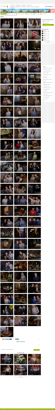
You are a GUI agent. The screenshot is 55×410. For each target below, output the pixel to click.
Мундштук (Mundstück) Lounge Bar (47, 19)
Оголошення (17, 6)
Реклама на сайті (12, 6)
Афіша (24, 5)
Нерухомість (24, 6)
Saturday (45, 30)
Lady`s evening (34, 358)
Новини (12, 5)
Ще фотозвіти (20, 376)
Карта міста (28, 6)
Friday (44, 37)
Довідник (18, 5)
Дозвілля (29, 5)
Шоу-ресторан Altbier (3, 363)
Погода (21, 6)
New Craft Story (34, 369)
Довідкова (31, 6)
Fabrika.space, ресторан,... (32, 363)
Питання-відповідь (36, 6)
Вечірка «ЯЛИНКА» (7, 358)
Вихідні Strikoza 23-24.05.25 (20, 370)
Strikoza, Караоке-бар (17, 374)
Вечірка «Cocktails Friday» (20, 358)
